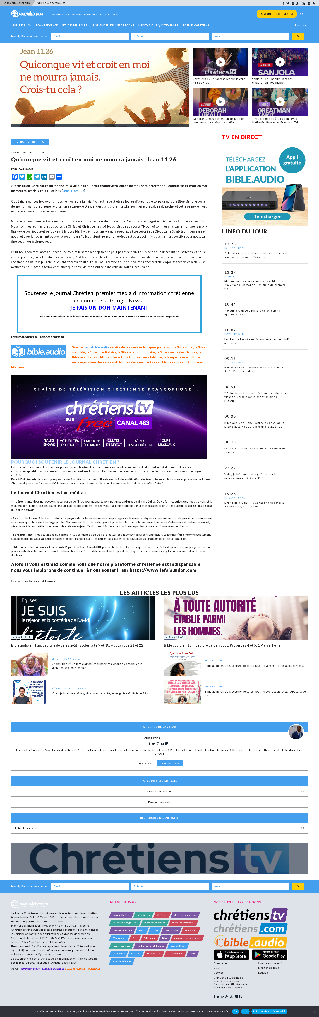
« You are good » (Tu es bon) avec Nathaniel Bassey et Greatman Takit (276, 120)
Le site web (144, 762)
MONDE (76, 14)
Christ (155, 930)
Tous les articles (169, 762)
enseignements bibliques (187, 938)
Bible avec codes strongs (178, 352)
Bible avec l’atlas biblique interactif (98, 357)
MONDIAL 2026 (61, 14)
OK (235, 1011)
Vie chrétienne (175, 953)
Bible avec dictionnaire (138, 352)
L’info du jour (143, 915)
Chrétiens (162, 915)
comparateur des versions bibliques (103, 362)
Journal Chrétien (25, 913)
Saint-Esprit (191, 930)
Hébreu (196, 357)
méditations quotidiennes (150, 945)
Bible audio (185, 347)
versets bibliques (121, 945)
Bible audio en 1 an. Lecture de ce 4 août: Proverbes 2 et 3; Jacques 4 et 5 (254, 665)
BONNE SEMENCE (47, 25)
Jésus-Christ (171, 930)
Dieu (135, 938)
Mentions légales (268, 967)
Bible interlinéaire (103, 352)
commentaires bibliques (155, 362)
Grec (182, 357)
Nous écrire (221, 963)
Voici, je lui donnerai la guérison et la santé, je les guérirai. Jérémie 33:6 (100, 693)
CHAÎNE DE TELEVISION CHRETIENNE (82, 969)
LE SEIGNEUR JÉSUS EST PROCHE (113, 25)
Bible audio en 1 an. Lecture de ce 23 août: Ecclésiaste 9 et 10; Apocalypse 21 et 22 (77, 645)
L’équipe (263, 972)
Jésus (142, 930)
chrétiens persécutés (185, 915)
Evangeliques (154, 953)
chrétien (135, 953)
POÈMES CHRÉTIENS (196, 25)
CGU (217, 967)
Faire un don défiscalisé (277, 14)
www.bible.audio (96, 347)
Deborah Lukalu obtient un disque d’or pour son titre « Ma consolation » (218, 120)
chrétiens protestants (183, 922)
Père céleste (119, 938)
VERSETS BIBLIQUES (30, 141)
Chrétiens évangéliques (125, 922)
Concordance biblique (145, 357)
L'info (192, 953)
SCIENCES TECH (109, 14)
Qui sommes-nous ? (270, 963)
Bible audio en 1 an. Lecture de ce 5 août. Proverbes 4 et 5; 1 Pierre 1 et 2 (222, 645)
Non (245, 1011)
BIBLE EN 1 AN (22, 25)
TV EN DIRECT (242, 137)
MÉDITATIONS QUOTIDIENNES (158, 25)
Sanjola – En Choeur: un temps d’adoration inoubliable (272, 80)
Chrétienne (119, 953)
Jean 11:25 (71, 191)
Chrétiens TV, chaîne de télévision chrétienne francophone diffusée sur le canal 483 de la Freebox (230, 982)
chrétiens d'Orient (122, 930)
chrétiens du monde (154, 922)
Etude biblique (178, 945)
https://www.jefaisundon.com (163, 570)
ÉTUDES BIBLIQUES (74, 25)
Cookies (219, 972)
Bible (165, 938)
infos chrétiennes (122, 961)
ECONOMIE (90, 14)
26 (82, 191)
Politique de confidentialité (269, 1011)
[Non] (314, 1011)
